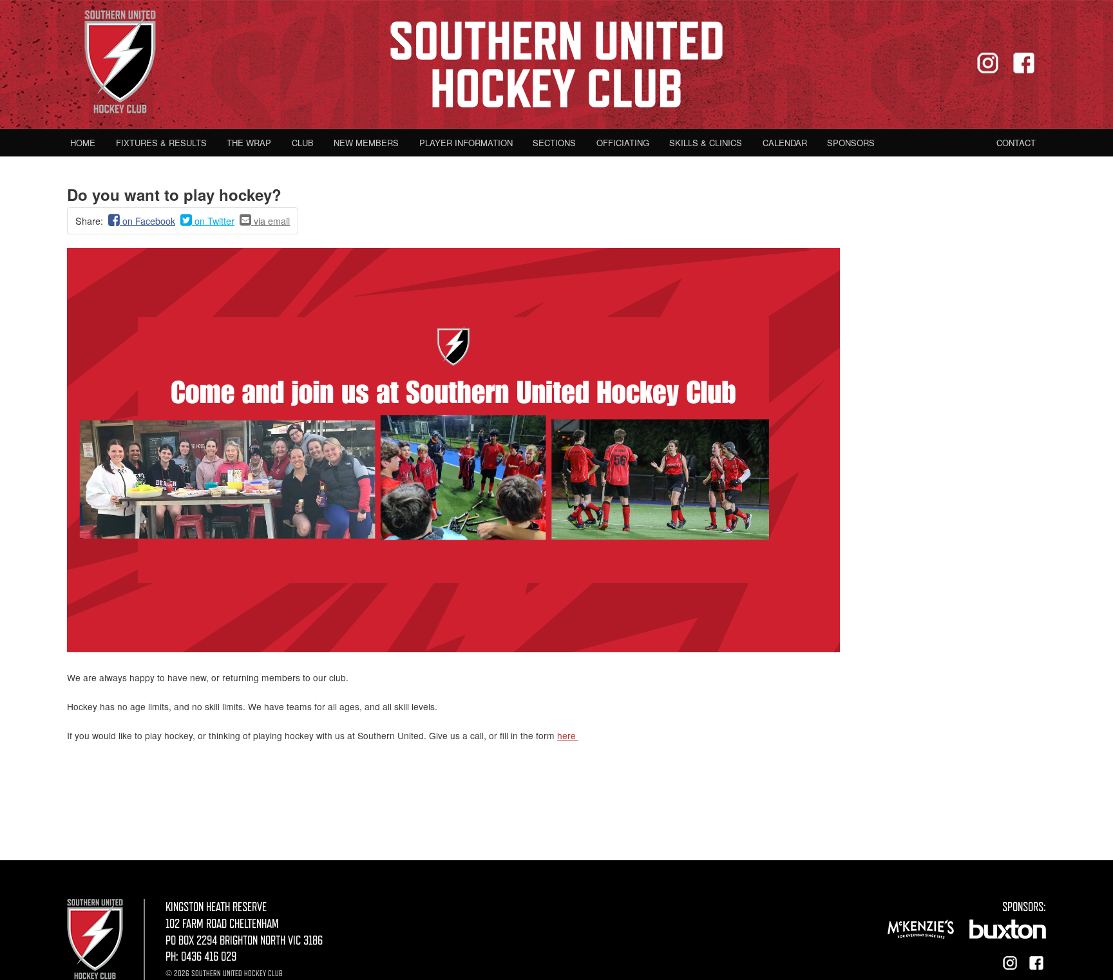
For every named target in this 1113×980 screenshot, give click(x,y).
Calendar (785, 143)
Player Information (466, 143)
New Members (366, 143)
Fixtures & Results (161, 143)
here (567, 735)
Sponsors (851, 143)
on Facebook (147, 220)
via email (270, 220)
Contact (1016, 143)
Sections (554, 143)
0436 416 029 (208, 956)
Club (303, 143)
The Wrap (249, 143)
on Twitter (213, 220)
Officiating (622, 143)
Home (82, 143)
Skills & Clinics (705, 143)
